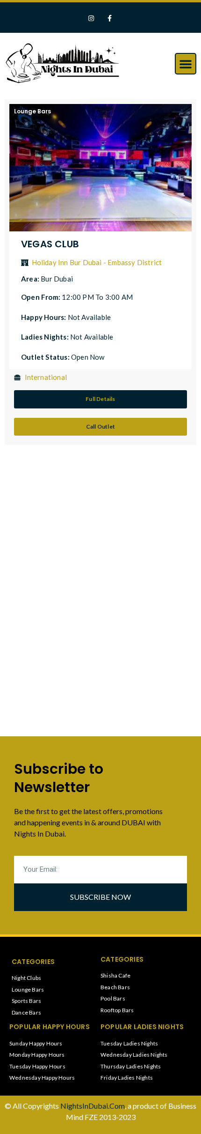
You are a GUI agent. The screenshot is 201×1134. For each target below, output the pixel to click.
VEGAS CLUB (50, 244)
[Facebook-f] (109, 18)
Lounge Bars (32, 111)
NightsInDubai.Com (92, 1105)
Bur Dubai (57, 278)
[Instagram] (91, 18)
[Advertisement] (77, 524)
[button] (185, 63)
